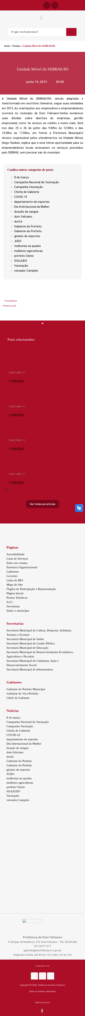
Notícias (16, 46)
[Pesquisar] (71, 32)
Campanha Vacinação (28, 187)
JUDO (17, 241)
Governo (12, 576)
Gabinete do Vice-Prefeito (22, 693)
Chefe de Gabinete (18, 697)
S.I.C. (10, 602)
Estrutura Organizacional (22, 567)
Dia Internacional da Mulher (31, 206)
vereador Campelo (26, 270)
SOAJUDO (20, 261)
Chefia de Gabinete (26, 192)
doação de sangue (26, 211)
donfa (18, 221)
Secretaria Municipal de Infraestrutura (30, 669)
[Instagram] (42, 976)
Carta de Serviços (17, 558)
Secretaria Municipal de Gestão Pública (31, 643)
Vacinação (21, 265)
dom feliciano (23, 216)
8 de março (21, 177)
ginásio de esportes (27, 236)
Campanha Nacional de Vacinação (36, 182)
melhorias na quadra (27, 246)
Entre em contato (17, 563)
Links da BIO (15, 580)
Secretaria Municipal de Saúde (25, 639)
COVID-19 (20, 197)
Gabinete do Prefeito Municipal (26, 689)
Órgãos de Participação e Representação (31, 589)
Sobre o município (18, 610)
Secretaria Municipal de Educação (27, 647)
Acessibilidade (16, 554)
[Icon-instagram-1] (54, 5)
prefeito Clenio (24, 256)
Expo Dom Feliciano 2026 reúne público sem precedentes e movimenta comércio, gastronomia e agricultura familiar (39, 361)
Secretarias (13, 606)
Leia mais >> (17, 372)
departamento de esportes (32, 202)
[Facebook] (46, 5)
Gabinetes (13, 571)
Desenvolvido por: (42, 1002)
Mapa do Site (15, 584)
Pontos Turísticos (17, 597)
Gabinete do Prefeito (28, 231)
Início (7, 46)
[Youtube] (50, 976)
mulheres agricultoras (28, 251)
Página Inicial (15, 593)
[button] (2, 5)
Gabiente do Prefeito (28, 226)
